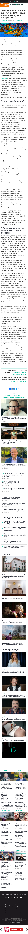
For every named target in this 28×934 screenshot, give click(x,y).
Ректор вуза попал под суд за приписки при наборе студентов (13, 599)
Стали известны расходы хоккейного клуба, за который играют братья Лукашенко (6, 865)
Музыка (18, 850)
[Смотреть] (3, 473)
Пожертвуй (8, 907)
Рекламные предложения (11, 913)
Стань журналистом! (10, 905)
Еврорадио (4, 20)
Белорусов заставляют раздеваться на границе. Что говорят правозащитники (13, 739)
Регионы (19, 907)
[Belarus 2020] (16, 929)
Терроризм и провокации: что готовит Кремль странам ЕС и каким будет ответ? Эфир (14, 466)
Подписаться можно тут (19, 381)
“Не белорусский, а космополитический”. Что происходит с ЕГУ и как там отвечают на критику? (14, 576)
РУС (14, 1)
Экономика (19, 20)
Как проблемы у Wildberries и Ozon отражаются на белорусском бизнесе (13, 489)
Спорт (3, 850)
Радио (14, 907)
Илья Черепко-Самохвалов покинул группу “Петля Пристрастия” (21, 864)
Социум (4, 770)
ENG (17, 1)
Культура (18, 810)
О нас (21, 913)
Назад (1, 929)
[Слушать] (4, 669)
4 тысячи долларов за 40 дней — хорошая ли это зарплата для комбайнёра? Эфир (12, 482)
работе (4, 78)
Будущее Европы (17, 395)
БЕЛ (10, 1)
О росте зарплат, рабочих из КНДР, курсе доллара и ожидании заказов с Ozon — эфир (13, 475)
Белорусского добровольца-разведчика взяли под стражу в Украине (13, 504)
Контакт (19, 911)
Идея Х (16, 894)
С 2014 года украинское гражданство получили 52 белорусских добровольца (13, 510)
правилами (21, 920)
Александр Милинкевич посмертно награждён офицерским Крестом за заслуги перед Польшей (13, 761)
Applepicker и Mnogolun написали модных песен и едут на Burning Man (21, 825)
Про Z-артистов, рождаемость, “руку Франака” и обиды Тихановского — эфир (13, 695)
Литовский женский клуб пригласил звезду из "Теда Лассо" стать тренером (6, 875)
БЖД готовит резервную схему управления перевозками (6, 833)
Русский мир (5, 397)
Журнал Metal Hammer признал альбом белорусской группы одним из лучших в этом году (21, 843)
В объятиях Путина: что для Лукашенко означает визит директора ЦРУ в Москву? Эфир (14, 418)
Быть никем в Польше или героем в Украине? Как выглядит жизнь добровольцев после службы (12, 497)
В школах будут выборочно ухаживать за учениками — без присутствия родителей (13, 621)
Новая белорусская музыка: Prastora (20, 878)
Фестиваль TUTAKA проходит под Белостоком (20, 872)
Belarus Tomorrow (9, 894)
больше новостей (22, 551)
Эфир (25, 894)
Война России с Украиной (17, 397)
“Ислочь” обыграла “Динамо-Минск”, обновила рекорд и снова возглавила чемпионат (6, 884)
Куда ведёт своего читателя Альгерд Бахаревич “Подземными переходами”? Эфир (15, 535)
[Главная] (16, 5)
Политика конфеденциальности (14, 922)
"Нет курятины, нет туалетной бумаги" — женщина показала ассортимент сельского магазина (6, 842)
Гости (3, 894)
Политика (19, 770)
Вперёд (27, 929)
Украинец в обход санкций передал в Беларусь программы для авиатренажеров (12, 442)
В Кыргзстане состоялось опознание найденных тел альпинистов (14, 547)
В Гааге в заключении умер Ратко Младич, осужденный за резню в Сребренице (13, 541)
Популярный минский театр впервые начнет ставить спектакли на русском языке (21, 834)
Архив (6, 909)
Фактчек (21, 894)
